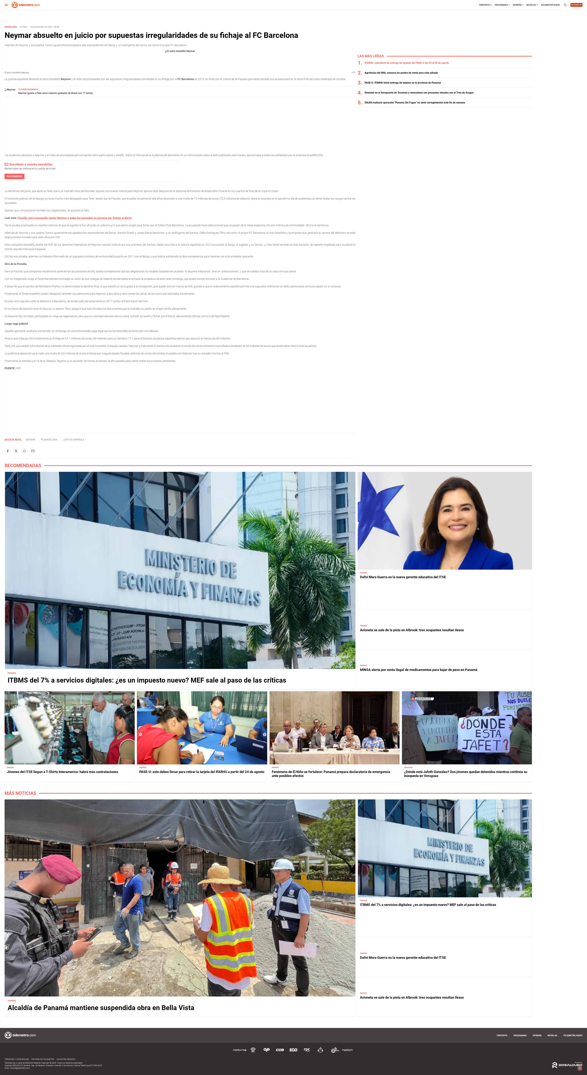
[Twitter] (16, 450)
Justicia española (73, 439)
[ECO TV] (293, 1052)
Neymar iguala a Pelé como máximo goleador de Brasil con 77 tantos (55, 93)
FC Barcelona (49, 439)
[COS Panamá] (280, 1052)
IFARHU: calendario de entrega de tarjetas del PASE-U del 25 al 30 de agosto (407, 62)
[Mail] (32, 450)
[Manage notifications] (579, 1068)
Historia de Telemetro (42, 1059)
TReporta (484, 5)
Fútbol (23, 27)
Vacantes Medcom (65, 1059)
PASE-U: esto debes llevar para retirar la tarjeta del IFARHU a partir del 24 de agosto (201, 772)
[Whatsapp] (24, 450)
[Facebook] (7, 450)
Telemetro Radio (550, 5)
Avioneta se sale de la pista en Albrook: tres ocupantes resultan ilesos (412, 630)
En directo (576, 5)
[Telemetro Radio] (334, 1052)
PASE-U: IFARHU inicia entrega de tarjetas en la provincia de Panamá (403, 82)
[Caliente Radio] (320, 1052)
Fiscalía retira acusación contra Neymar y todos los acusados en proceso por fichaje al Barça (75, 218)
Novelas (531, 5)
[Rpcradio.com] (307, 1052)
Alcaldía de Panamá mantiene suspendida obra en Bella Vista (101, 1008)
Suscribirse (14, 176)
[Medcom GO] (239, 1052)
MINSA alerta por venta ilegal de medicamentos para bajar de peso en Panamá (418, 670)
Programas (501, 5)
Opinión (517, 5)
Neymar (30, 439)
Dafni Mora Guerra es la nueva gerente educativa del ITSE (403, 577)
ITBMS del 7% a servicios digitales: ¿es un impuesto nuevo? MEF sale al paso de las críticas (147, 680)
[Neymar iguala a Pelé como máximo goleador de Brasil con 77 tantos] (10, 89)
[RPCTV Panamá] (253, 1052)
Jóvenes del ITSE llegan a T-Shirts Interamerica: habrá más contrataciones (62, 772)
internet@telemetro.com (20, 1068)
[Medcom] (347, 1052)
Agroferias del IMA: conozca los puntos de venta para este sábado (401, 72)
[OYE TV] (266, 1052)
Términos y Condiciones (17, 1059)
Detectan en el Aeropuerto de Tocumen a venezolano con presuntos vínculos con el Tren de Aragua (419, 92)
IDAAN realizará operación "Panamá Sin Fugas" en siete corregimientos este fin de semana (415, 102)
